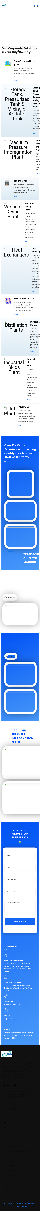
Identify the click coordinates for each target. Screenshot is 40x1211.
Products (6, 1137)
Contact (6, 1191)
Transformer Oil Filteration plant (15, 1141)
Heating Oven (9, 1156)
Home (5, 1128)
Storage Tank (9, 1146)
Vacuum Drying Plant (12, 1161)
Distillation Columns (11, 1171)
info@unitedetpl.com (13, 1109)
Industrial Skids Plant (12, 1180)
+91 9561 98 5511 (12, 1104)
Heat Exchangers (10, 1166)
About (5, 1133)
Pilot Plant (8, 1185)
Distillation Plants (11, 1175)
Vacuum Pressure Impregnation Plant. (17, 1151)
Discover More (26, 1077)
